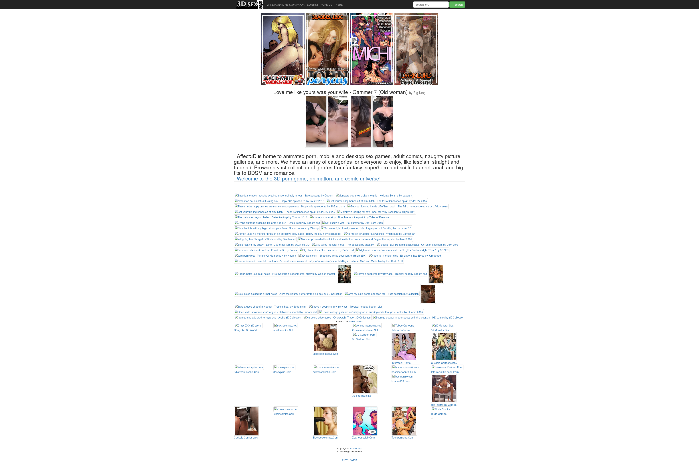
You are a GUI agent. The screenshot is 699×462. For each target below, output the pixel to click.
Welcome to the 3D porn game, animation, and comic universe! (309, 178)
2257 (345, 460)
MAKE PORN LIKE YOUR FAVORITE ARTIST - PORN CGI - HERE (304, 4)
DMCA (353, 460)
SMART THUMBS (356, 321)
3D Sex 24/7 (355, 448)
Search (458, 4)
